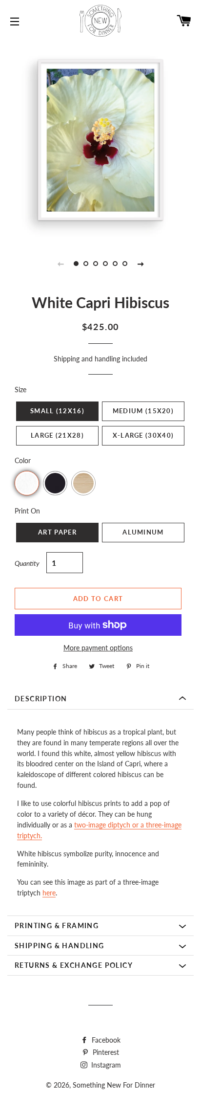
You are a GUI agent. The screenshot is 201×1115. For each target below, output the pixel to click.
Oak (83, 483)
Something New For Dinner (114, 1085)
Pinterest (105, 1052)
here (49, 893)
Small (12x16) (57, 411)
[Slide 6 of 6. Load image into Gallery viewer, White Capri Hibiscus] (125, 263)
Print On (27, 511)
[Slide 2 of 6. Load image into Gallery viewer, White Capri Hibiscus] (86, 263)
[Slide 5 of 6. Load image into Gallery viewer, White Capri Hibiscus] (115, 263)
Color (23, 460)
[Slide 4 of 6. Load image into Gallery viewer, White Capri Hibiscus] (105, 263)
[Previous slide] (60, 263)
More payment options (98, 648)
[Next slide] (140, 263)
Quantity (27, 563)
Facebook (105, 1040)
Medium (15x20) (143, 411)
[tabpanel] (100, 140)
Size (20, 389)
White (27, 483)
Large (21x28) (57, 435)
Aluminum (142, 532)
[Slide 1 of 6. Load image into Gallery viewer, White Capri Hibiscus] (76, 263)
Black (55, 483)
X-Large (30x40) (143, 435)
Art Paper (57, 532)
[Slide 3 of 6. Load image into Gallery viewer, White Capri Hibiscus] (95, 263)
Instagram (105, 1065)
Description (41, 698)
